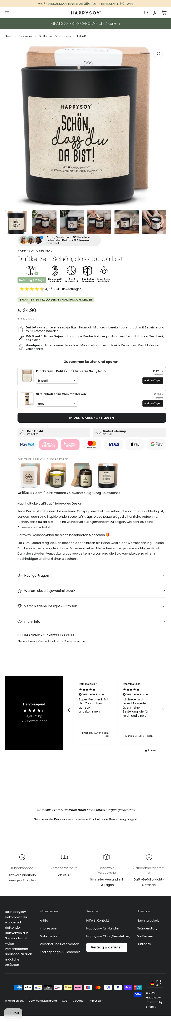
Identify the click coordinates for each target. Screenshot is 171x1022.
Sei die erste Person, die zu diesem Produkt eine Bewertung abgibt (85, 819)
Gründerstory (147, 928)
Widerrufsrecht (14, 1000)
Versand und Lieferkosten (59, 944)
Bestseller (25, 36)
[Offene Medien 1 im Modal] (158, 54)
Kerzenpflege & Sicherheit (60, 952)
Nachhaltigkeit (148, 920)
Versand (43, 641)
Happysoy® (153, 997)
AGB (65, 1000)
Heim (8, 36)
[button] (7, 13)
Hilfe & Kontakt (97, 920)
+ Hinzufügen (152, 380)
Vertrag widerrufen (107, 947)
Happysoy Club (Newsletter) (108, 936)
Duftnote (144, 944)
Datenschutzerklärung (43, 1000)
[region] (115, 710)
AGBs (44, 920)
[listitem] (30, 475)
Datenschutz (50, 936)
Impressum (48, 928)
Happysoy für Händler (102, 928)
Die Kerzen (145, 936)
